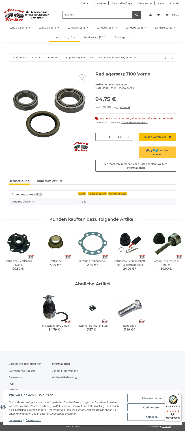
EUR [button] (82, 3)
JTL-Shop (166, 426)
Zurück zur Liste (19, 57)
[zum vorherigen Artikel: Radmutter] (165, 57)
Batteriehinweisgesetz (22, 370)
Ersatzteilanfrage (121, 3)
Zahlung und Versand (65, 370)
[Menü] (179, 395)
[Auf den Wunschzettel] (82, 78)
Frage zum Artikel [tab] (48, 181)
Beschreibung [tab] (19, 181)
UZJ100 (82, 194)
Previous (9, 251)
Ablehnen (152, 416)
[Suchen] (136, 15)
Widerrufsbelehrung (64, 377)
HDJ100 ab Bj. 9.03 (117, 194)
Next (176, 251)
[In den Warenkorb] (11, 70)
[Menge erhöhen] (129, 137)
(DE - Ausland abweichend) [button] (134, 122)
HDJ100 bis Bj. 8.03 (97, 194)
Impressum (15, 420)
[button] (150, 14)
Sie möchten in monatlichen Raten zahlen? (135, 165)
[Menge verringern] (100, 137)
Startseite (100, 3)
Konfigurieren (151, 407)
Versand (125, 107)
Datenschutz (33, 420)
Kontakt (174, 3)
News (161, 3)
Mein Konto (145, 3)
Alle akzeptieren (152, 398)
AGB (11, 383)
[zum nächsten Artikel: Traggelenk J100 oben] (172, 57)
